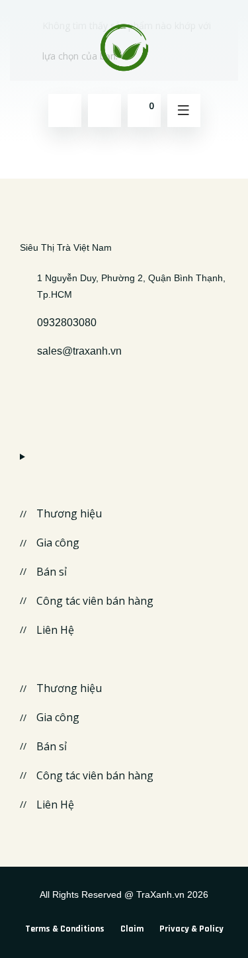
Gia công (57, 542)
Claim (132, 929)
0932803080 (67, 322)
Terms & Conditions (64, 929)
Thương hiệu (69, 513)
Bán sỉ (51, 571)
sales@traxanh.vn (79, 351)
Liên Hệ (55, 630)
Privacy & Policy (191, 929)
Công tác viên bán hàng (94, 600)
